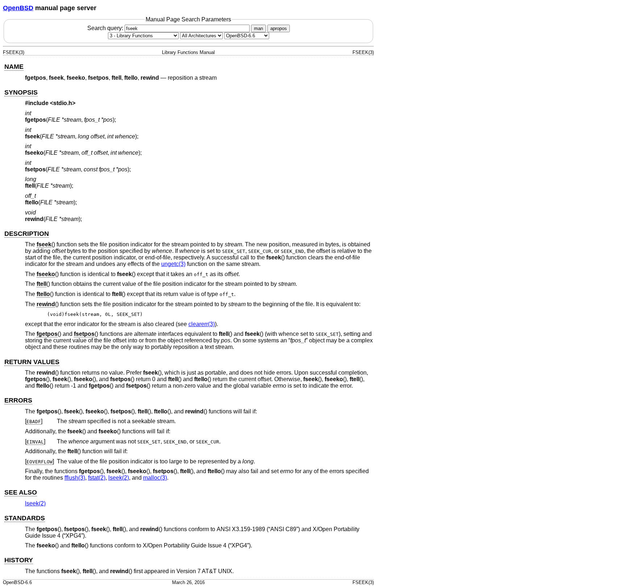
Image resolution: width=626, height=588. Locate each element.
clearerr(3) (201, 324)
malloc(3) (155, 478)
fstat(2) (96, 478)
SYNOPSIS (21, 92)
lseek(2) (118, 478)
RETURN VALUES (31, 362)
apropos (278, 28)
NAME (14, 66)
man (258, 28)
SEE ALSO (20, 492)
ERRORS (18, 400)
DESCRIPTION (26, 233)
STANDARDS (24, 518)
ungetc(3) (173, 264)
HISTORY (18, 560)
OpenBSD (18, 8)
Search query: (106, 28)
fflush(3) (74, 478)
